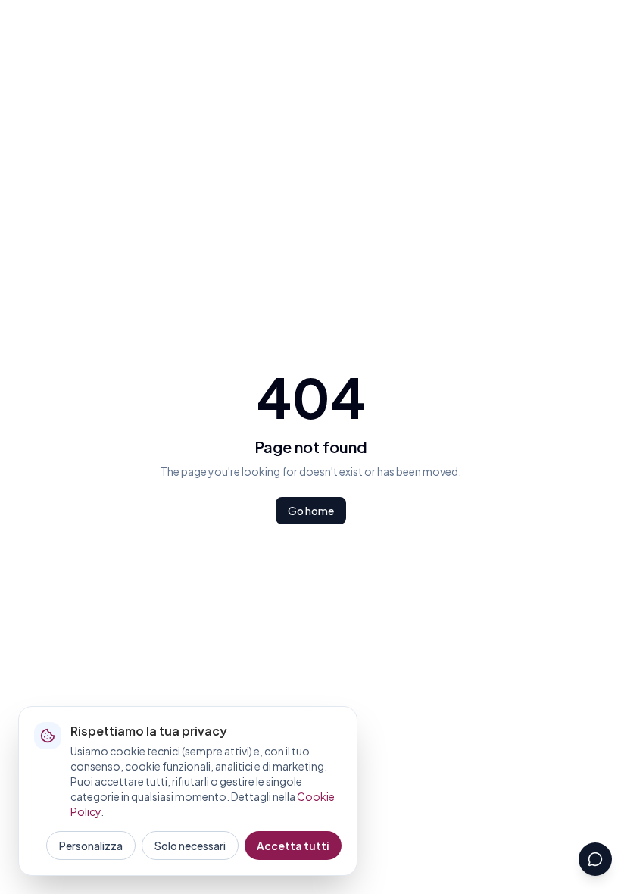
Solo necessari (190, 845)
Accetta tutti (293, 845)
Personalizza (91, 845)
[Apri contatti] (595, 859)
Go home (311, 510)
